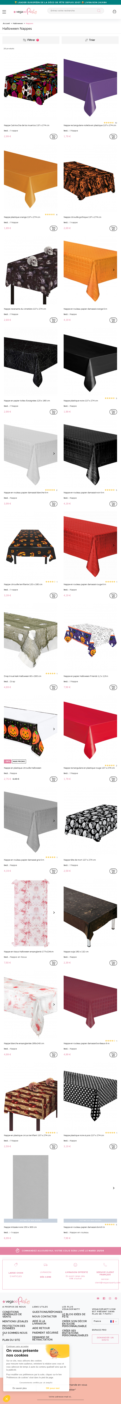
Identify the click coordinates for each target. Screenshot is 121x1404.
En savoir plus (20, 1388)
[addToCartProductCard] (53, 136)
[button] (6, 1398)
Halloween (17, 23)
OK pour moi (53, 1388)
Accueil (6, 23)
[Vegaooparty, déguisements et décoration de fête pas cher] (25, 9)
